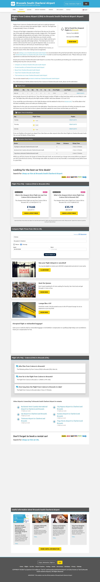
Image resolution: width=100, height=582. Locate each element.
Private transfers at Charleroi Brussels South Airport (29, 67)
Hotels (68, 9)
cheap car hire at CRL (30, 440)
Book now (72, 41)
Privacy (73, 566)
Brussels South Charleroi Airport (35, 4)
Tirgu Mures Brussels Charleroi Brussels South (26, 153)
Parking (51, 9)
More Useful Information (50, 549)
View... (16, 543)
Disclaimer (67, 566)
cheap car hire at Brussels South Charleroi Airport (42, 173)
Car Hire (29, 9)
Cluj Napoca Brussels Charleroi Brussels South (26, 146)
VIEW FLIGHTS (80, 93)
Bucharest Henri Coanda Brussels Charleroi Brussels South (29, 150)
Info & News (60, 9)
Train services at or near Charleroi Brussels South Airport (31, 75)
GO (86, 3)
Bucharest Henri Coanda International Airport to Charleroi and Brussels (34, 409)
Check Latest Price (31, 213)
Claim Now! (45, 270)
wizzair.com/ (68, 101)
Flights (21, 9)
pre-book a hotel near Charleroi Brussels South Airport (44, 78)
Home (14, 9)
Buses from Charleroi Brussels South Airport (27, 70)
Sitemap (79, 566)
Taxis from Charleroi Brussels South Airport (27, 72)
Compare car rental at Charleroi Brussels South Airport (30, 64)
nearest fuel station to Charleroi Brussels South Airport (31, 54)
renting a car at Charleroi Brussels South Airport (32, 52)
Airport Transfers (40, 9)
